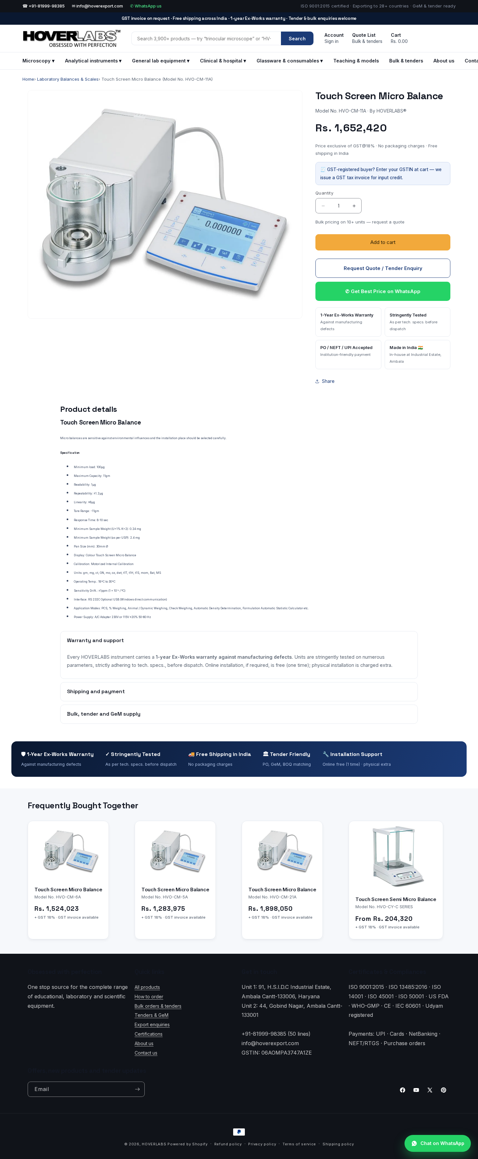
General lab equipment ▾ (161, 60)
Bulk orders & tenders (158, 1006)
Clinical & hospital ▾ (223, 60)
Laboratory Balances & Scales (68, 79)
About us (443, 60)
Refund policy (228, 1143)
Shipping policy (338, 1143)
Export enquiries (152, 1024)
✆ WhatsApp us (146, 5)
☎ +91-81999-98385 (43, 5)
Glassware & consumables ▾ (290, 60)
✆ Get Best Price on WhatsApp (382, 291)
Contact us (146, 1053)
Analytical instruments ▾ (93, 60)
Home (28, 79)
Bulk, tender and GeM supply (103, 713)
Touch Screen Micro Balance (68, 889)
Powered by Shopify (187, 1144)
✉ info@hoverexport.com (97, 5)
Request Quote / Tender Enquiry (383, 268)
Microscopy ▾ (38, 60)
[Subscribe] (137, 1089)
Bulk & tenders (406, 60)
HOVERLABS (154, 1144)
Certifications (149, 1034)
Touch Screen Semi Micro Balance (395, 899)
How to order (149, 996)
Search (297, 38)
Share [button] (328, 381)
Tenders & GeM (151, 1015)
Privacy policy (262, 1143)
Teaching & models (356, 60)
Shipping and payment (96, 691)
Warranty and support (95, 640)
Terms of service (299, 1143)
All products (147, 987)
